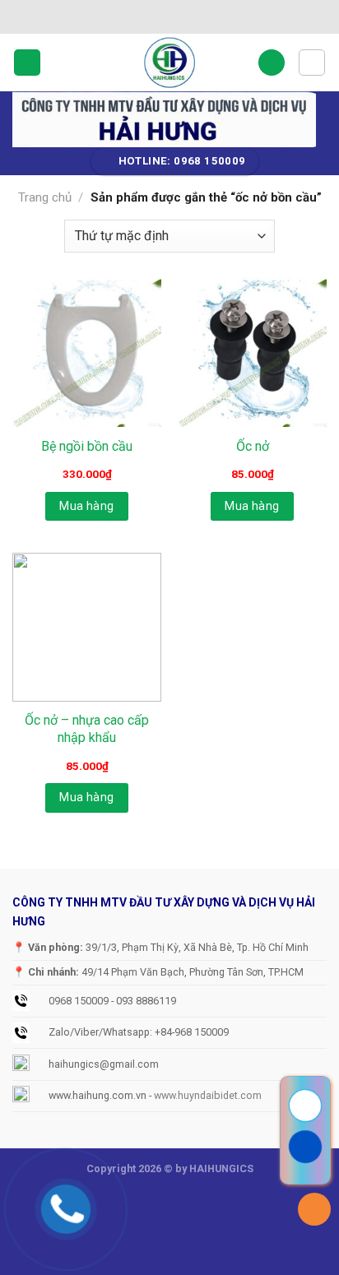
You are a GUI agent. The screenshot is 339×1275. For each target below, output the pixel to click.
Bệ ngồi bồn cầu (86, 446)
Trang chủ (45, 197)
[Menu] (27, 62)
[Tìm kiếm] (271, 62)
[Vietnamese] (112, 14)
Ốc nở (252, 446)
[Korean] (155, 14)
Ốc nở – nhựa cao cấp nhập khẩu (87, 728)
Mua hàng (86, 505)
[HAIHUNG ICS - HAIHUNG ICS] (169, 62)
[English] (133, 14)
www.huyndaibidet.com (208, 1095)
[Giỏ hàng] (312, 62)
